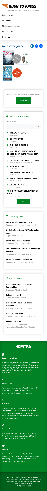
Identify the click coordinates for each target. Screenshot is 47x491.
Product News (7, 31)
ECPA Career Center (17, 390)
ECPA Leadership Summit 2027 (19, 259)
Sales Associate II (13, 295)
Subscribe (23, 100)
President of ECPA (14, 321)
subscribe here (12, 418)
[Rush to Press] (19, 6)
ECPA (29, 486)
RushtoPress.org (21, 477)
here (3, 413)
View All (23, 201)
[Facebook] (36, 46)
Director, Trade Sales (14, 313)
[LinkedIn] (32, 46)
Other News (6, 37)
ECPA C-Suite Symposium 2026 (19, 222)
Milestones (6, 20)
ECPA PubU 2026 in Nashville (18, 240)
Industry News (7, 15)
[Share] (41, 46)
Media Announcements (11, 26)
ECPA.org (30, 483)
